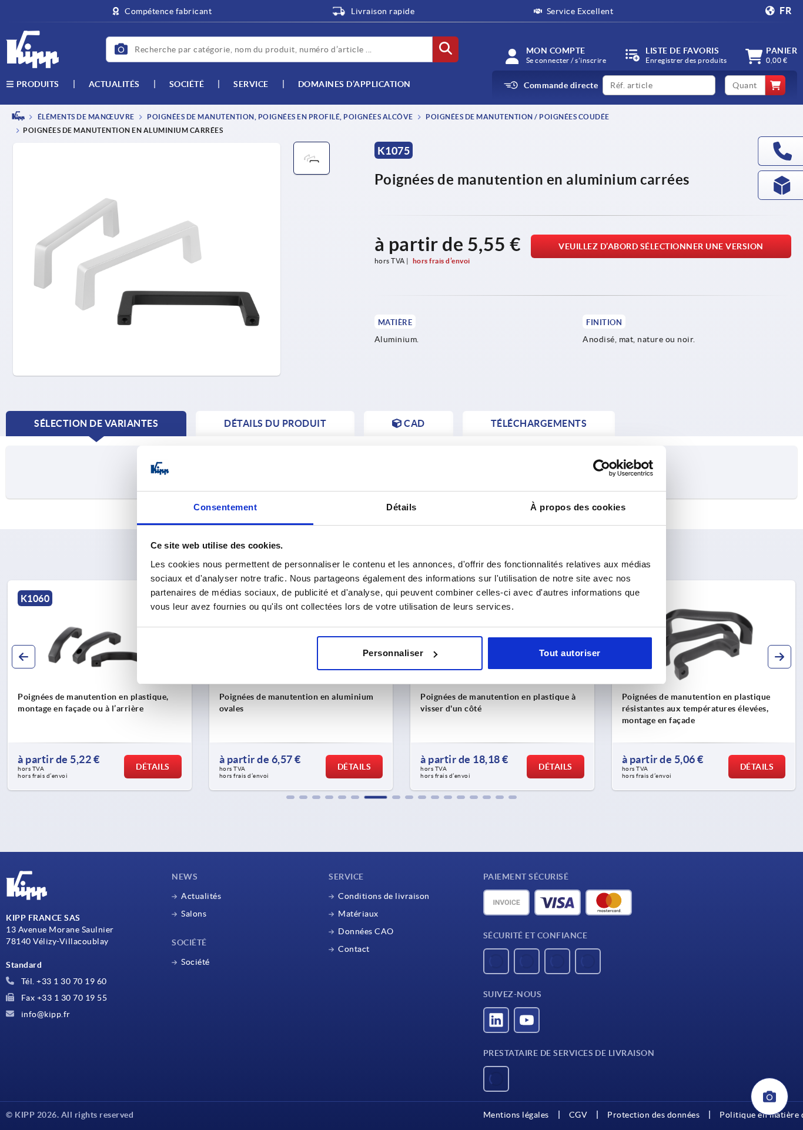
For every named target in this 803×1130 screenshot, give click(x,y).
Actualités (201, 896)
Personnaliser (393, 653)
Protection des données (653, 1115)
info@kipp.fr (45, 1014)
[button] (290, 797)
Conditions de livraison (384, 896)
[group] (100, 685)
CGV (578, 1115)
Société (187, 84)
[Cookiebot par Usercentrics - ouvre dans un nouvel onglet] (601, 468)
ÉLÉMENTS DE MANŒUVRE (85, 117)
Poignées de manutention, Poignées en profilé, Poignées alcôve (279, 117)
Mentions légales (516, 1115)
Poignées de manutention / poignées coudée (517, 117)
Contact (354, 949)
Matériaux (358, 913)
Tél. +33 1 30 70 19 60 (63, 981)
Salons (193, 913)
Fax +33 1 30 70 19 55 (63, 997)
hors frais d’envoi (441, 261)
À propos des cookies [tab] (577, 507)
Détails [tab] (401, 507)
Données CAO (366, 931)
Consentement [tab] (225, 507)
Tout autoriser (570, 653)
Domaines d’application (354, 84)
